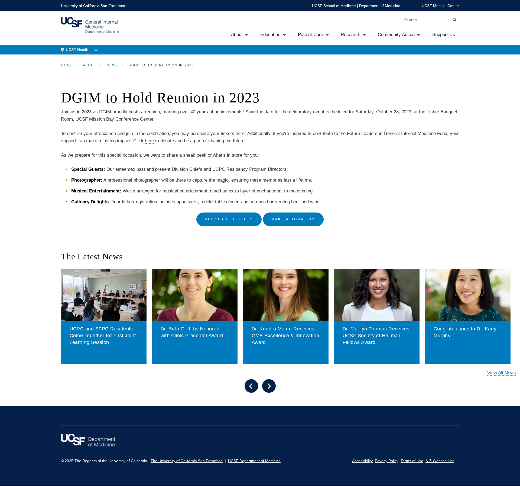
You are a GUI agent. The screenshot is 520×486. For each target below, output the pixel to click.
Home (67, 65)
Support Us (443, 34)
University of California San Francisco (93, 6)
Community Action (396, 34)
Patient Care (310, 34)
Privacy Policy (386, 461)
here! (241, 133)
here (149, 140)
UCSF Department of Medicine (254, 461)
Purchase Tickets (229, 219)
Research (350, 34)
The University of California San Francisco (187, 461)
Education (270, 34)
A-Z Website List (439, 461)
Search (453, 20)
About (237, 34)
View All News (501, 372)
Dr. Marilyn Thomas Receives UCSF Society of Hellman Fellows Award (376, 335)
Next (269, 386)
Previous (251, 386)
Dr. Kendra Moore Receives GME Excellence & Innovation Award (285, 335)
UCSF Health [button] (77, 49)
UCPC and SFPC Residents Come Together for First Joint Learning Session (103, 335)
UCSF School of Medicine (334, 6)
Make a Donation (293, 219)
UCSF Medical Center (440, 6)
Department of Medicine (379, 6)
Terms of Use (412, 461)
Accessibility (362, 461)
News (112, 65)
